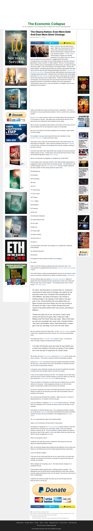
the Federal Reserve (43, 76)
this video (39, 361)
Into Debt (38, 515)
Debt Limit (49, 513)
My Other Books (29, 522)
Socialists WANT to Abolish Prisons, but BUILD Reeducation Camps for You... (83, 144)
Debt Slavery (55, 513)
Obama (55, 515)
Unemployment (45, 512)
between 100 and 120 (37, 138)
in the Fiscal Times (40, 284)
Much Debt (50, 515)
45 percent (71, 143)
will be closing (54, 154)
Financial (61, 513)
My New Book (19, 522)
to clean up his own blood (47, 378)
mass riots (61, 356)
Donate (36, 522)
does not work (52, 402)
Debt (38, 513)
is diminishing (70, 275)
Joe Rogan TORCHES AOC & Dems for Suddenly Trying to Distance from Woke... (83, 206)
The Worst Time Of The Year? (39, 516)
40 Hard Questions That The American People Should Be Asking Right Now (50, 518)
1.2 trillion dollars (69, 53)
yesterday (43, 412)
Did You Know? (63, 522)
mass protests (48, 356)
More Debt (44, 515)
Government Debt (36, 512)
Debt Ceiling (43, 513)
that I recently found (51, 165)
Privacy (46, 522)
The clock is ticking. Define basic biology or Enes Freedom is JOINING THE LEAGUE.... (83, 190)
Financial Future (67, 513)
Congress (34, 513)
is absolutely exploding (58, 279)
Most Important (73, 522)
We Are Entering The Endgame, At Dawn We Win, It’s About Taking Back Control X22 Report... (83, 172)
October (36, 117)
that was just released (52, 426)
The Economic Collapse (46, 24)
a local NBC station (48, 338)
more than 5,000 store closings (66, 268)
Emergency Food (53, 522)
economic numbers (64, 331)
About (41, 522)
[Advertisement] (46, 11)
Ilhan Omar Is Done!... (82, 157)
